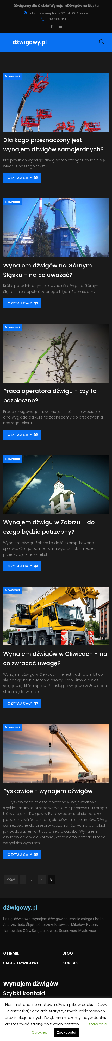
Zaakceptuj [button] (66, 1032)
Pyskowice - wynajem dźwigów (47, 791)
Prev (11, 879)
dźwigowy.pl (30, 42)
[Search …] (101, 42)
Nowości (12, 76)
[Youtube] (60, 26)
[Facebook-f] (51, 26)
